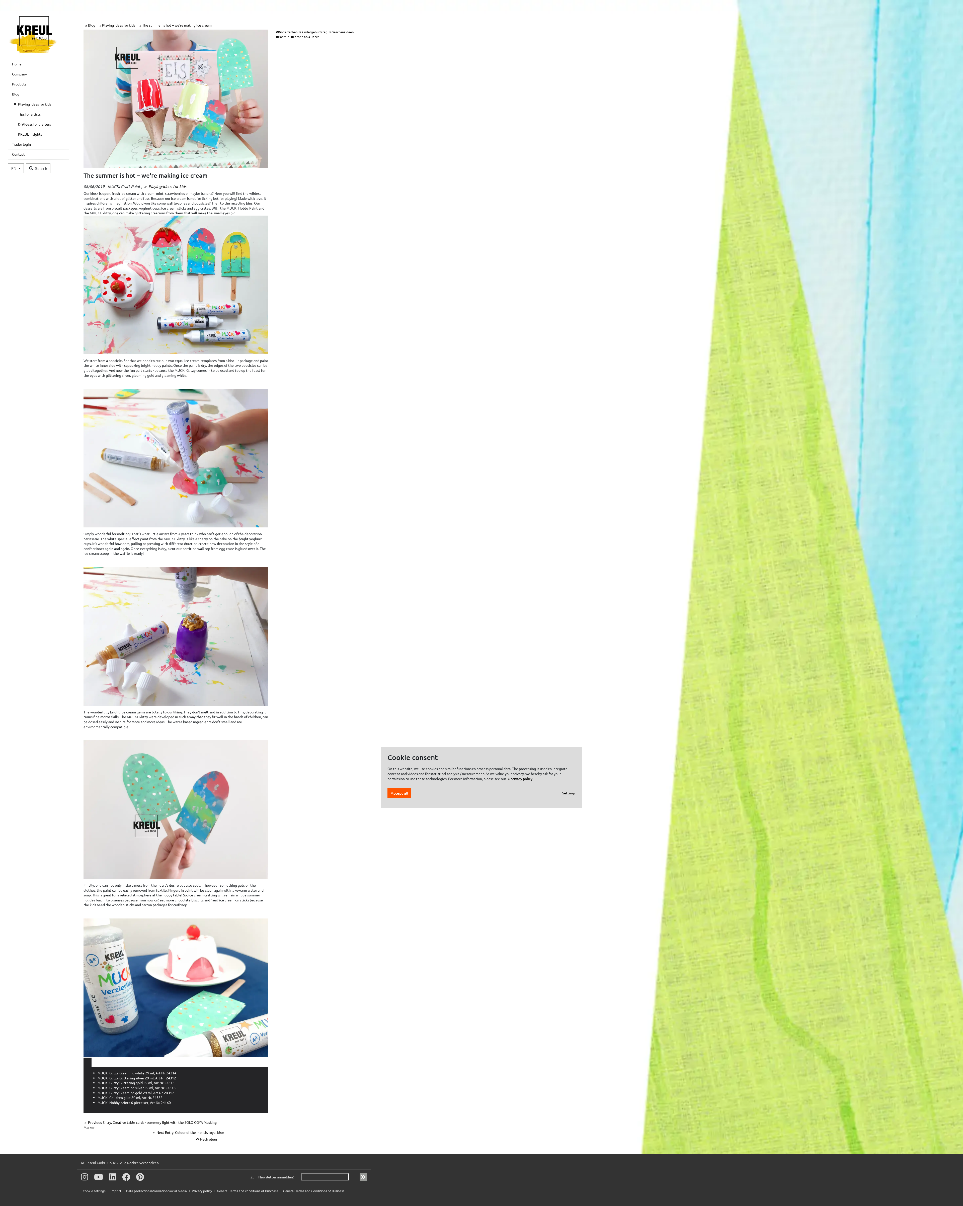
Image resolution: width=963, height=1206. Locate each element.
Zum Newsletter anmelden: (272, 1177)
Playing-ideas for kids (166, 186)
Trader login (21, 144)
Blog (15, 94)
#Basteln (282, 37)
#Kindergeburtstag (313, 32)
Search (41, 168)
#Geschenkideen (341, 32)
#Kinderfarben (286, 32)
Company (19, 74)
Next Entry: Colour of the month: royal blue (190, 1132)
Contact (18, 154)
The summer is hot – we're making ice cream (177, 25)
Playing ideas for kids (34, 104)
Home (17, 64)
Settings (569, 793)
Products (19, 84)
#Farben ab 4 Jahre (305, 37)
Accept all (399, 792)
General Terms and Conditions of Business (313, 1191)
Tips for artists (29, 114)
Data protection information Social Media (157, 1191)
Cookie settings (94, 1191)
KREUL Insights (30, 134)
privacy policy (521, 778)
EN (14, 168)
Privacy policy (202, 1191)
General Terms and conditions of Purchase (248, 1191)
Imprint (116, 1191)
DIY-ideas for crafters (34, 124)
